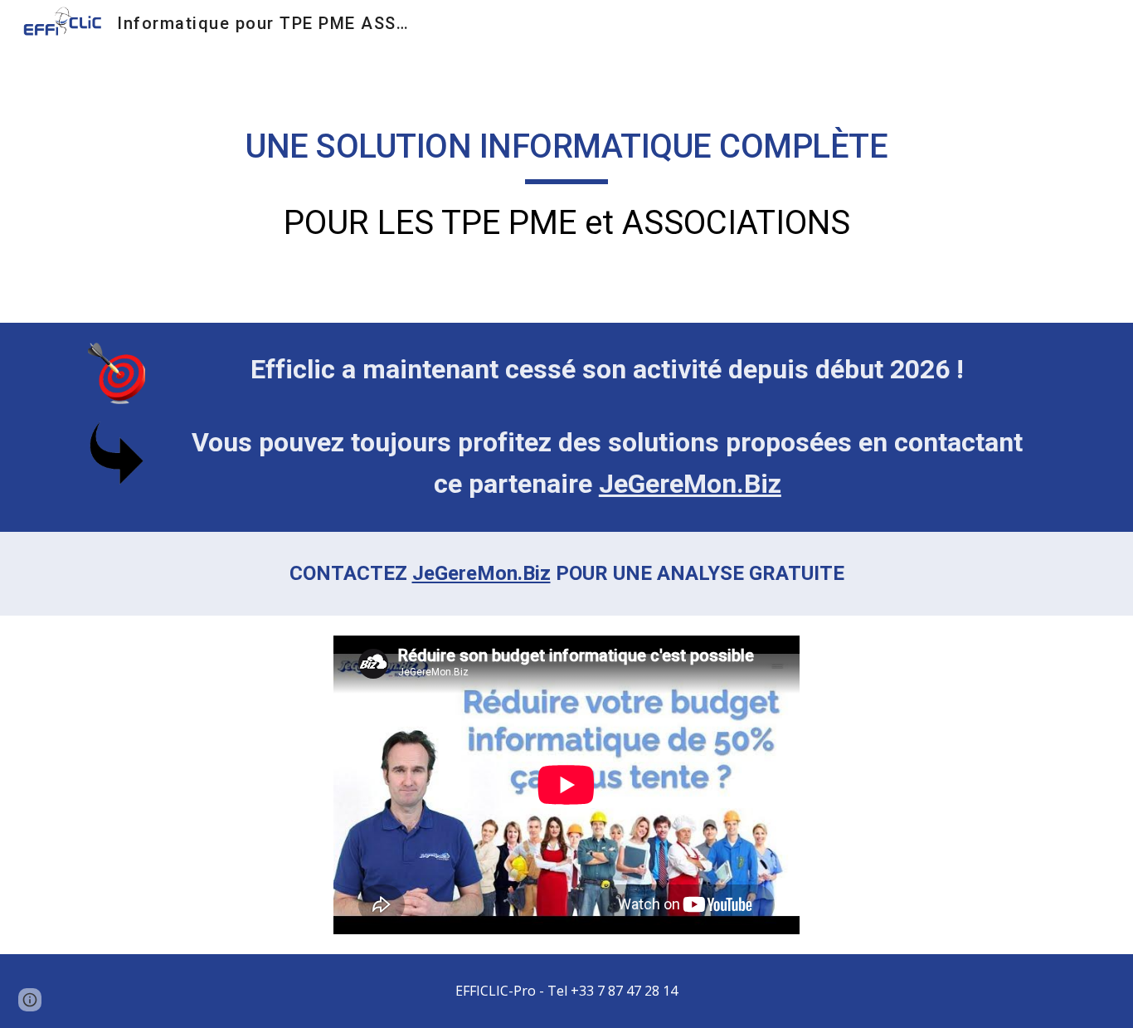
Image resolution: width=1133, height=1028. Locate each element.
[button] (29, 999)
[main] (566, 184)
